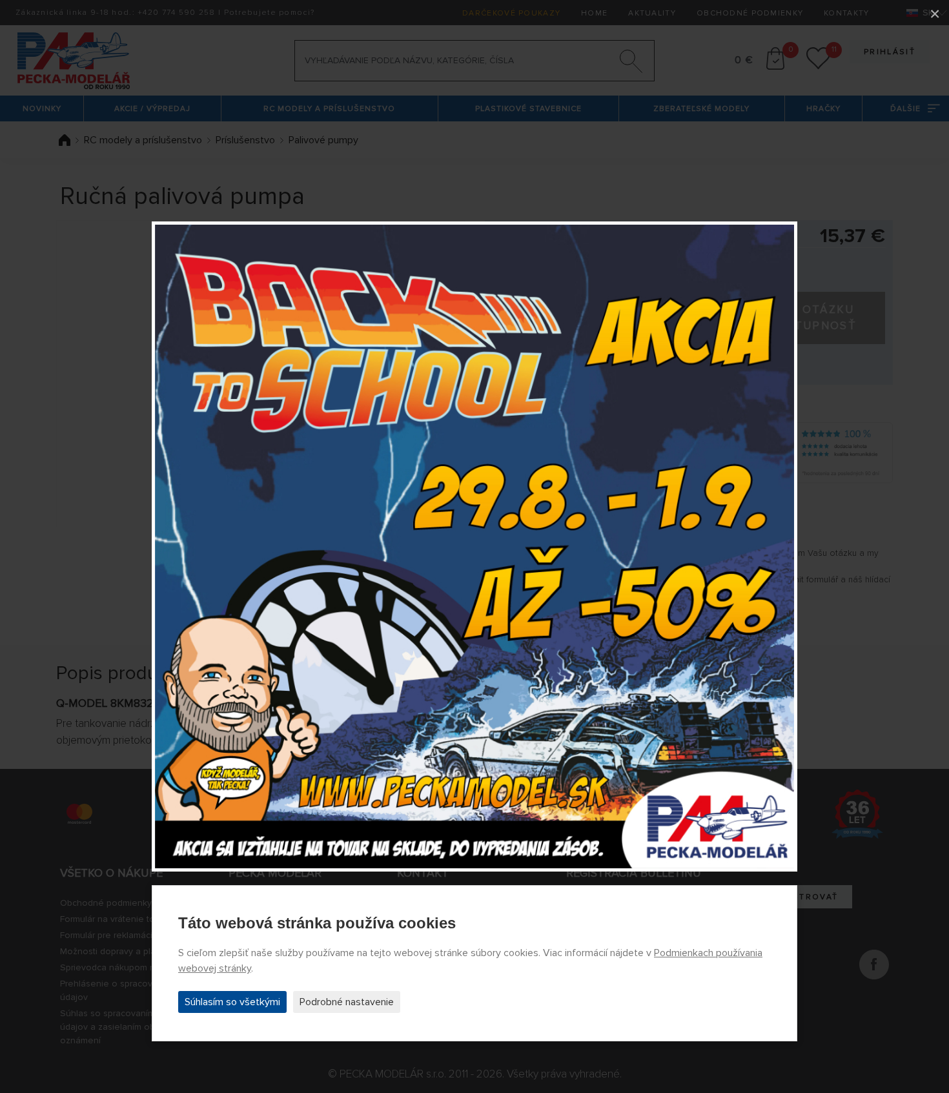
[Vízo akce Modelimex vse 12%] (474, 547)
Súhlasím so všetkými (232, 1002)
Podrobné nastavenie (347, 1002)
